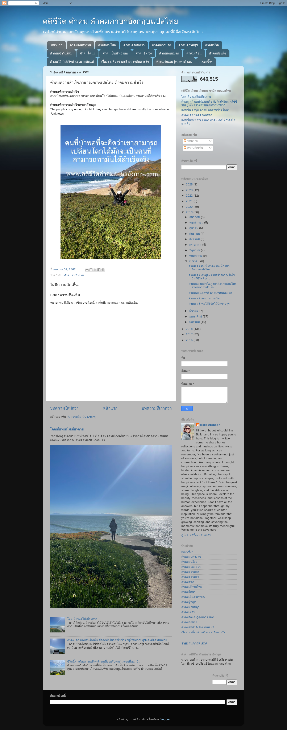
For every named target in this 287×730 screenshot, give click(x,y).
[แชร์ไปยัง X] (95, 270)
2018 (190, 329)
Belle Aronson (210, 424)
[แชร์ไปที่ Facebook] (99, 270)
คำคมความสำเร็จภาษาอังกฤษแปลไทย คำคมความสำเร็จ (212, 285)
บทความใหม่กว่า (64, 408)
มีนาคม (194, 310)
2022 (190, 195)
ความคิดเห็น (194, 147)
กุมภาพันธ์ (196, 316)
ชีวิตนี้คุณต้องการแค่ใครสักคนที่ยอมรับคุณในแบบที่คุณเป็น (103, 661)
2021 (190, 201)
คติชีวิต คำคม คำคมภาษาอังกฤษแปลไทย (110, 21)
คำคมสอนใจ (217, 53)
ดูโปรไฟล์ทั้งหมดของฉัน (196, 535)
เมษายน (194, 261)
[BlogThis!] (91, 270)
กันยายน (195, 233)
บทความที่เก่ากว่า (157, 408)
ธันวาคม (195, 217)
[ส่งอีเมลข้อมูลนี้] (87, 270)
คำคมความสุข (188, 45)
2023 (190, 190)
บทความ (192, 141)
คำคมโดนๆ (87, 53)
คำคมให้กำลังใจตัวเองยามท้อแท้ (72, 61)
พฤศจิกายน (196, 222)
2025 (190, 184)
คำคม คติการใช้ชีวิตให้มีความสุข (209, 303)
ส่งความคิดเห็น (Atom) (81, 416)
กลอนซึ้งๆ (205, 61)
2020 (190, 206)
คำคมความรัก (161, 45)
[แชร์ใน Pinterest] (103, 270)
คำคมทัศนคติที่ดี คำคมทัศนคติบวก (210, 293)
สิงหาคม (195, 239)
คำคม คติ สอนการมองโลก (204, 298)
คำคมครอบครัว (134, 45)
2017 (190, 334)
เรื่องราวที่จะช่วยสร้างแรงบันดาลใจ (125, 61)
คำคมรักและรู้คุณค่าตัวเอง (174, 61)
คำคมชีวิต (212, 45)
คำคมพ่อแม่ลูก (169, 53)
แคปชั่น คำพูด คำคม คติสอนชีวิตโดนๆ (205, 110)
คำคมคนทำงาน (80, 45)
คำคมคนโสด (107, 45)
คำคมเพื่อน (193, 53)
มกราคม (195, 322)
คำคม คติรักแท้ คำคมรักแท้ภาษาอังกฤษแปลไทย (209, 267)
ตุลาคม (194, 228)
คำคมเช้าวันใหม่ (61, 53)
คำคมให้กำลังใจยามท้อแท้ (197, 627)
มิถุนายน (195, 250)
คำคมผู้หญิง (144, 53)
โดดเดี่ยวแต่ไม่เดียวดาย (67, 429)
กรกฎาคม (195, 244)
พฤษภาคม (196, 255)
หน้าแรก (56, 45)
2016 (190, 340)
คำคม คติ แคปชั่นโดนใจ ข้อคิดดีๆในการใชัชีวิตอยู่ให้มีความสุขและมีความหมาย (117, 640)
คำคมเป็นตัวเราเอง (115, 53)
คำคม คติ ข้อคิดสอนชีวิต (196, 115)
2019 (190, 212)
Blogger (165, 719)
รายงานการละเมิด (194, 643)
